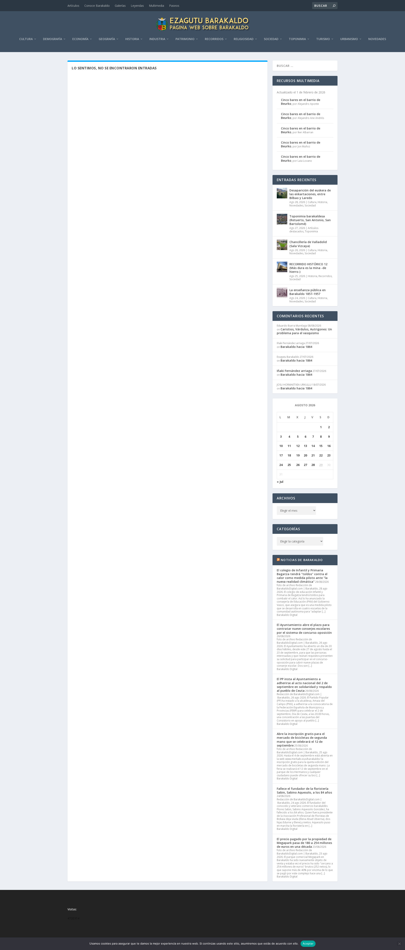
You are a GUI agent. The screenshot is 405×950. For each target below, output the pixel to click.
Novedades (377, 39)
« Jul (280, 482)
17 (281, 455)
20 (305, 455)
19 (298, 455)
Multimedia (156, 6)
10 (281, 446)
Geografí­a (107, 39)
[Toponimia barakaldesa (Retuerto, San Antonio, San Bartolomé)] (282, 219)
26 (298, 465)
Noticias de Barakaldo (302, 560)
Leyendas (137, 6)
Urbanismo (349, 39)
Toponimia (297, 39)
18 (289, 455)
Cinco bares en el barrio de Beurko (300, 102)
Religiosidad (244, 39)
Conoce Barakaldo (97, 6)
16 (329, 446)
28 (313, 465)
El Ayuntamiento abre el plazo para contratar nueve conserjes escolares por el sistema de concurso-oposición (304, 628)
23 (329, 455)
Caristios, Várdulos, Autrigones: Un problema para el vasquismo (304, 331)
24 (281, 465)
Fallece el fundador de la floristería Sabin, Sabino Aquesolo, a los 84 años (304, 790)
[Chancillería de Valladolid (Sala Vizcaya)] (282, 245)
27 (305, 465)
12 (298, 446)
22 (321, 455)
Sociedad (271, 39)
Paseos (174, 6)
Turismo (323, 39)
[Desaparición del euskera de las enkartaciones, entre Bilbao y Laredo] (282, 193)
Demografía (52, 39)
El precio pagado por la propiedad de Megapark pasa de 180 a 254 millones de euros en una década (304, 843)
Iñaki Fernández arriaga (294, 371)
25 (289, 465)
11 (289, 446)
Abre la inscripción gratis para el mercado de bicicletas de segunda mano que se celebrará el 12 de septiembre (302, 739)
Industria (157, 39)
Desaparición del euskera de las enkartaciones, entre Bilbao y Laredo (310, 194)
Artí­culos (73, 6)
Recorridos (214, 39)
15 (321, 446)
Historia (132, 39)
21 (313, 455)
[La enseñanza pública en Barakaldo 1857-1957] (282, 293)
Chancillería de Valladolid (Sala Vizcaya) (308, 244)
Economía (80, 39)
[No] (399, 944)
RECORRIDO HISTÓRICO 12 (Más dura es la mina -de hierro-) (308, 268)
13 (305, 446)
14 (313, 446)
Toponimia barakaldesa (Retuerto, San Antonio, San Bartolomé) (310, 220)
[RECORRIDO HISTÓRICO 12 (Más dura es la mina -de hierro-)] (282, 267)
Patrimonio (185, 39)
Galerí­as (120, 6)
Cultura (26, 39)
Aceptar (308, 943)
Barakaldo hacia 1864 (296, 347)
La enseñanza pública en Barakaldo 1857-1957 (307, 292)
